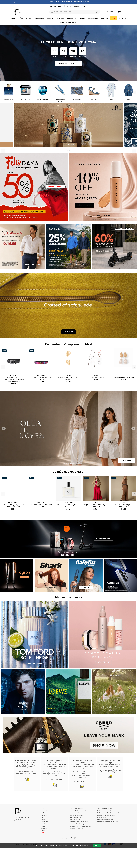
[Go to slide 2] (66, 463)
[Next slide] (133, 428)
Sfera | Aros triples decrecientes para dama (68, 378)
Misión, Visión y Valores (76, 808)
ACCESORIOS (71, 18)
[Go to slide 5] (72, 463)
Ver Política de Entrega (27, 772)
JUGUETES (104, 18)
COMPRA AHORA (55, 186)
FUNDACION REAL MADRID (68, 22)
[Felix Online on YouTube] (75, 838)
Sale (42, 832)
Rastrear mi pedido (80, 6)
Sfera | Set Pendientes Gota (123, 377)
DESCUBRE (68, 331)
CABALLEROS (39, 18)
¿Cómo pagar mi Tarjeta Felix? (78, 821)
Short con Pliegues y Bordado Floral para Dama (14, 506)
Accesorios (44, 811)
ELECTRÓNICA (93, 18)
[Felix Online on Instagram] (62, 838)
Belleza (43, 813)
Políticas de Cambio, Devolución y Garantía (110, 813)
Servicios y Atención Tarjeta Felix (79, 824)
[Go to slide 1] (64, 463)
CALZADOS (60, 18)
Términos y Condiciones (104, 808)
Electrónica (44, 821)
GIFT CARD (122, 18)
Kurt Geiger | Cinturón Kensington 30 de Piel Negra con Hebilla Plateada (13, 379)
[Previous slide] (4, 428)
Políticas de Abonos (103, 817)
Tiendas (68, 6)
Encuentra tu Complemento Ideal (68, 344)
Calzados (44, 817)
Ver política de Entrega (54, 779)
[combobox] (71, 12)
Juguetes (44, 828)
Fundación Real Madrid (76, 815)
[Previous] (3, 151)
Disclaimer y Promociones (105, 819)
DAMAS (28, 18)
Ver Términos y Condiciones (26, 773)
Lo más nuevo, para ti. (68, 471)
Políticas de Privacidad (104, 811)
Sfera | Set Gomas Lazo (96, 377)
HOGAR (82, 18)
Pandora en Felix (74, 813)
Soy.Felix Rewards (56, 6)
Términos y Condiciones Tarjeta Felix (80, 826)
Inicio (43, 808)
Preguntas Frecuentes (76, 828)
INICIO (13, 18)
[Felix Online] (17, 12)
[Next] (134, 92)
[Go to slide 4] (70, 463)
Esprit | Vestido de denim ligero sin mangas (95, 506)
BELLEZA (50, 18)
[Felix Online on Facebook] (66, 838)
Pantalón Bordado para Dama (41, 505)
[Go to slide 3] (68, 463)
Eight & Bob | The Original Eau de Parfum (68, 506)
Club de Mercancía (75, 817)
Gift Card (44, 824)
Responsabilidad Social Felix (77, 811)
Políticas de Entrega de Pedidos (106, 815)
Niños (43, 830)
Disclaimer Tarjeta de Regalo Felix (107, 821)
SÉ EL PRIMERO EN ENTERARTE (68, 63)
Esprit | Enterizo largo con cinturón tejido (123, 506)
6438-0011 (19, 820)
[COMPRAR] (68, 125)
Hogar (43, 826)
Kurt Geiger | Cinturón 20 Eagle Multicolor (41, 378)
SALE (113, 18)
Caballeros (44, 815)
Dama (43, 819)
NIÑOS (21, 18)
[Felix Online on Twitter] (70, 838)
